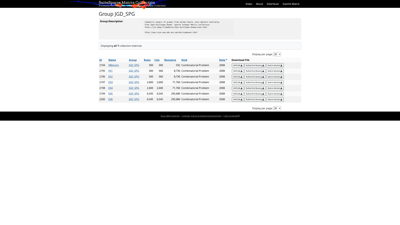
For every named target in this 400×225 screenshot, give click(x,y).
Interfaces (273, 4)
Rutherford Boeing (254, 65)
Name (112, 60)
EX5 (110, 93)
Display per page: (262, 54)
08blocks (113, 65)
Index (249, 4)
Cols (157, 60)
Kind (184, 60)
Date (222, 60)
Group (133, 60)
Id (100, 60)
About (259, 4)
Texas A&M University (170, 116)
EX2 (110, 76)
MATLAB (237, 65)
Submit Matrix (291, 4)
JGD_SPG (134, 65)
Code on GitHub (230, 116)
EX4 (110, 88)
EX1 (110, 70)
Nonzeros (170, 60)
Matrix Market (274, 65)
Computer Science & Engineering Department (201, 116)
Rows (147, 60)
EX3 (110, 82)
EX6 (110, 99)
